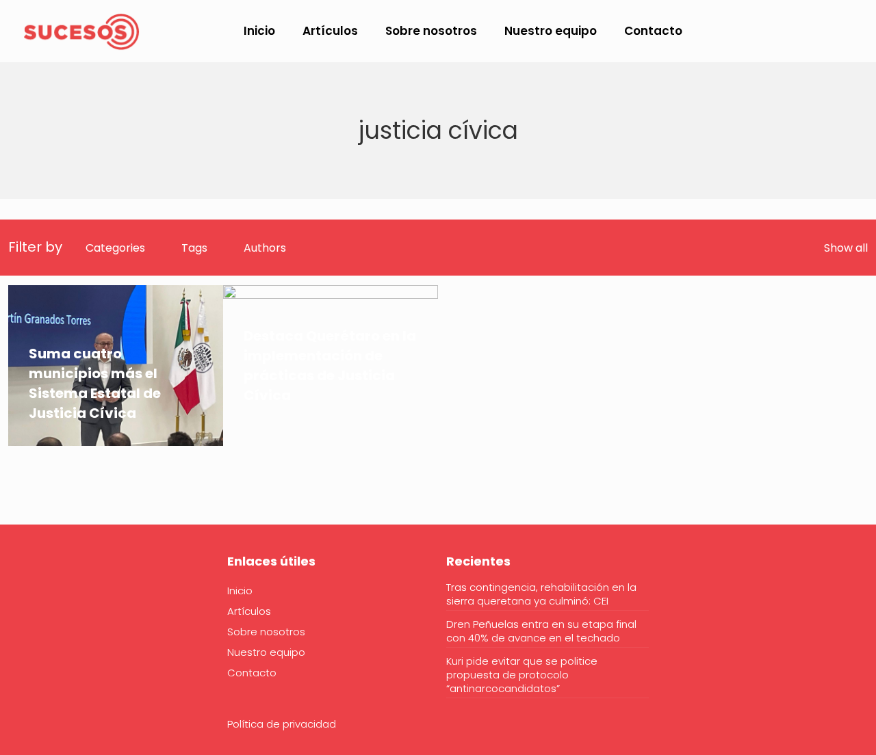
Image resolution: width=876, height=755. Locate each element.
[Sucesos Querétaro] (81, 31)
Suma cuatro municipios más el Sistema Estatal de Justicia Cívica (95, 383)
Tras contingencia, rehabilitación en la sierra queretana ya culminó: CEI (541, 594)
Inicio (240, 590)
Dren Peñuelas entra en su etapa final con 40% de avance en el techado (541, 631)
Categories (115, 248)
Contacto (251, 672)
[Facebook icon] (776, 32)
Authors (265, 248)
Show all (846, 248)
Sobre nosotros (266, 631)
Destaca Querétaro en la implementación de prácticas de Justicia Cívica (330, 365)
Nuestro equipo (266, 652)
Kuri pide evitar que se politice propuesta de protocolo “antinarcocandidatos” (521, 675)
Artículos (249, 611)
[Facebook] (17, 603)
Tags (194, 248)
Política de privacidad (281, 724)
